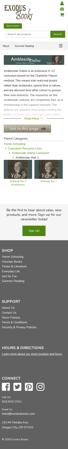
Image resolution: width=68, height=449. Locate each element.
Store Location (12, 25)
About (6, 46)
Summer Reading (24, 46)
